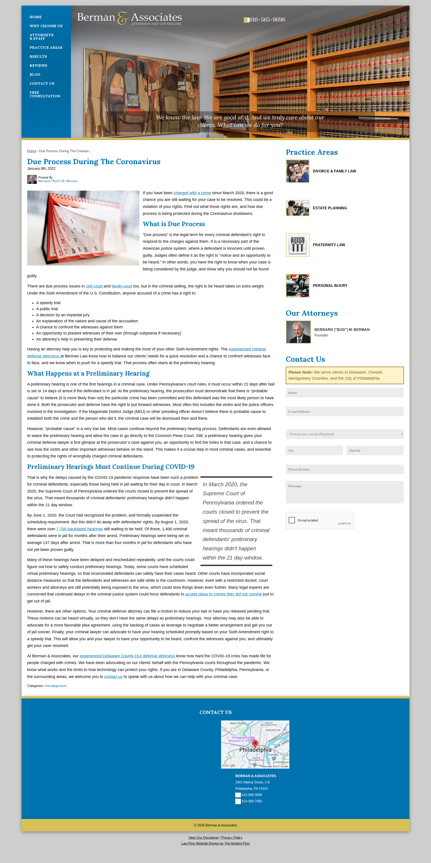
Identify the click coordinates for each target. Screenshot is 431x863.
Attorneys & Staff (41, 37)
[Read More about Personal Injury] (298, 286)
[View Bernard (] (298, 332)
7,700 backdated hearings (79, 529)
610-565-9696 (267, 19)
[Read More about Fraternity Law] (298, 245)
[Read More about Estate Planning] (298, 208)
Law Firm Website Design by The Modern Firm (215, 843)
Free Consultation (45, 94)
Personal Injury (330, 286)
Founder (321, 335)
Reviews (38, 65)
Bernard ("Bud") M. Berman (342, 330)
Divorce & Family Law (334, 171)
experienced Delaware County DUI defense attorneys (127, 656)
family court (122, 286)
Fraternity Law (329, 245)
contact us (113, 676)
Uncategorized (55, 686)
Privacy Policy (232, 837)
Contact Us (42, 83)
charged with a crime (192, 193)
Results (38, 56)
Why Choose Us (46, 26)
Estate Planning (330, 208)
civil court (95, 286)
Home (36, 17)
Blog (35, 74)
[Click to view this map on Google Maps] (255, 767)
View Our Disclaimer (204, 837)
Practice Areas (46, 47)
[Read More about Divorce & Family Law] (298, 171)
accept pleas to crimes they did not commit (223, 594)
